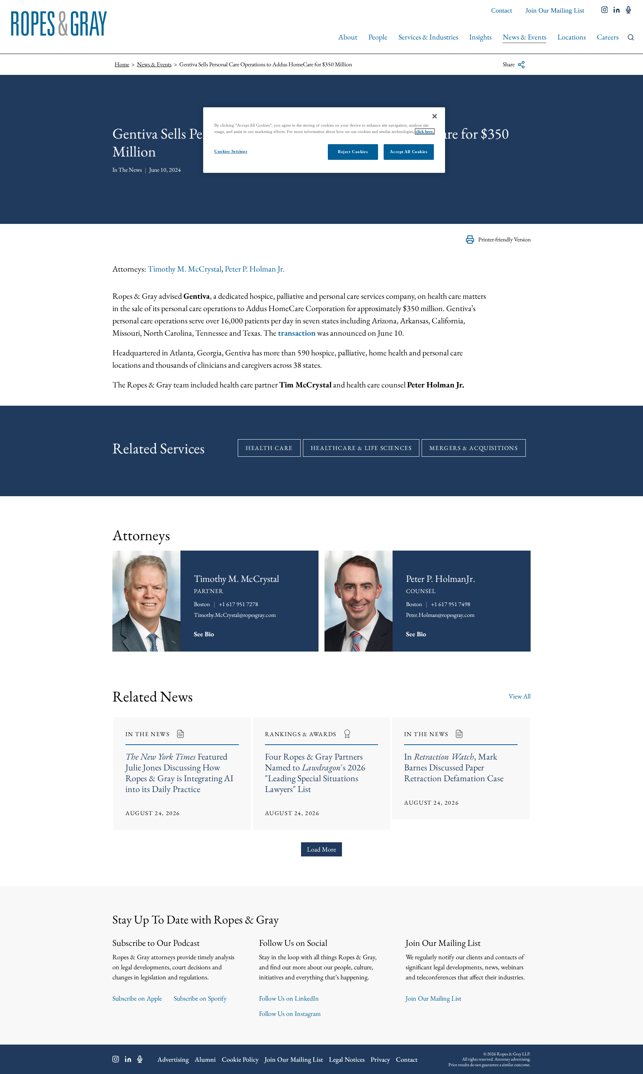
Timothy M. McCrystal (184, 268)
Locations (571, 37)
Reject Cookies (353, 151)
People (377, 37)
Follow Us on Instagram (290, 1013)
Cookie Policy (240, 1059)
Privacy (380, 1059)
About (347, 37)
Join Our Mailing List (554, 10)
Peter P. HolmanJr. (440, 578)
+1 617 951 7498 (450, 604)
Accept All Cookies (408, 151)
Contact (501, 10)
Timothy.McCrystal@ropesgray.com (235, 615)
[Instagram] (115, 1059)
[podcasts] (628, 10)
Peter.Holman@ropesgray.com (440, 615)
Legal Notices (347, 1059)
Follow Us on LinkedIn (289, 998)
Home (122, 64)
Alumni (205, 1059)
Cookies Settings (230, 151)
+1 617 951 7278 (238, 604)
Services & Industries (428, 37)
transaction (297, 332)
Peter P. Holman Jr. (255, 268)
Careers (607, 37)
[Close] (434, 116)
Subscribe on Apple (137, 998)
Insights (480, 37)
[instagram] (604, 10)
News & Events (524, 37)
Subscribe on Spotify (200, 998)
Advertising (173, 1059)
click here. (425, 131)
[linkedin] (617, 10)
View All (520, 696)
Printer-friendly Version (504, 239)
